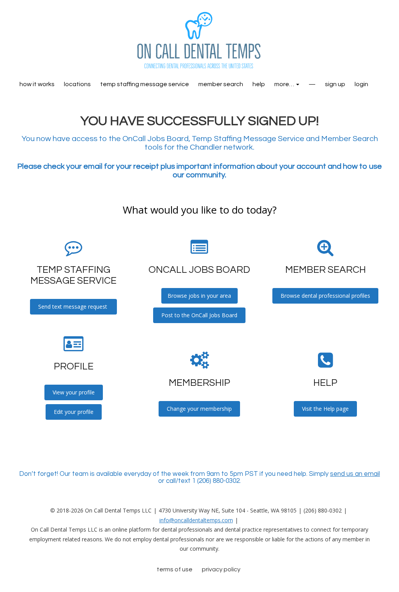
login (361, 84)
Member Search (220, 84)
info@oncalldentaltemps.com (196, 520)
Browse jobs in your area (199, 295)
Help (258, 84)
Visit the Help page (325, 408)
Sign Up (335, 84)
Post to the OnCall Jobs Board (199, 315)
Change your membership (199, 408)
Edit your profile (74, 411)
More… (284, 84)
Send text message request (73, 306)
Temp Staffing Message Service (144, 84)
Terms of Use (174, 569)
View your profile (74, 392)
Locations (77, 84)
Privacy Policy (221, 569)
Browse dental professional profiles (325, 295)
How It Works (37, 84)
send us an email (355, 473)
